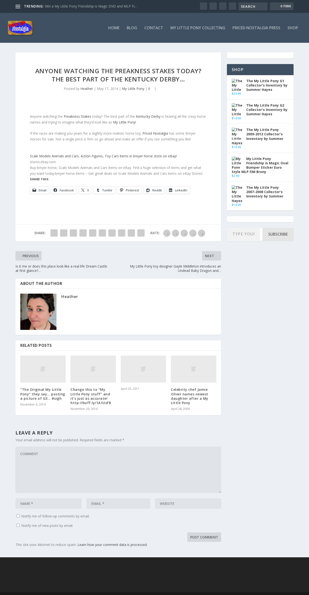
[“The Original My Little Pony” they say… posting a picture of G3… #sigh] (43, 369)
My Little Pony (133, 88)
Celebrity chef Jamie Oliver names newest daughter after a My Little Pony (189, 396)
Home (113, 28)
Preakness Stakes (77, 116)
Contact (153, 28)
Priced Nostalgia (155, 133)
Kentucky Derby (148, 116)
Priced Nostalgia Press (256, 28)
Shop (293, 28)
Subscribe (278, 234)
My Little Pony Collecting (197, 28)
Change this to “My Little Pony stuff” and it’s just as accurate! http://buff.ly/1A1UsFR (90, 396)
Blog (132, 28)
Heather (86, 88)
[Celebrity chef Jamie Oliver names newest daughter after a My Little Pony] (193, 369)
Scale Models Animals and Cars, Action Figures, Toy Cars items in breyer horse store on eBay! (103, 156)
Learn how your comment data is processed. (112, 544)
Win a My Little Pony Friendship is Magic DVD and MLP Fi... (91, 6)
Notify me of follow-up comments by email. (55, 516)
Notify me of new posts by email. (47, 525)
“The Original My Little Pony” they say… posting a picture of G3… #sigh (42, 393)
